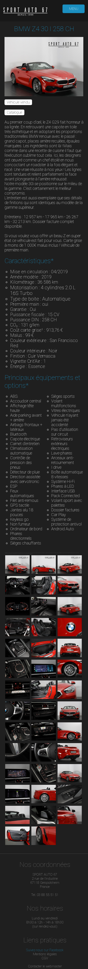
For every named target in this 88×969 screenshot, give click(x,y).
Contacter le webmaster (45, 966)
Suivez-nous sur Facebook (44, 950)
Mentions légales (45, 954)
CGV (45, 958)
